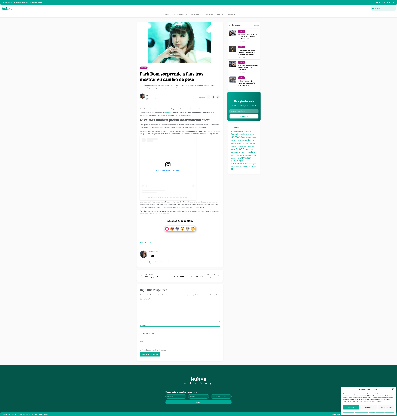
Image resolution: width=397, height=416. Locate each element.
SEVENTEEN (246, 158)
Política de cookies (348, 412)
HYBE (250, 143)
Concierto (248, 137)
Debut (251, 140)
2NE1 (141, 242)
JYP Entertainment (241, 146)
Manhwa (241, 152)
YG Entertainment (250, 166)
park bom (147, 242)
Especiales (195, 14)
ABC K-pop (165, 14)
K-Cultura (209, 14)
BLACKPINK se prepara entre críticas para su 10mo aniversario (248, 68)
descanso (168, 113)
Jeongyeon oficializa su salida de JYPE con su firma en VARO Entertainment (247, 52)
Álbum (234, 169)
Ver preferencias (386, 407)
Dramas (233, 143)
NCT (238, 155)
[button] (393, 390)
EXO (243, 143)
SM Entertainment (238, 162)
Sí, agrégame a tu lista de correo (153, 350)
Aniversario (239, 131)
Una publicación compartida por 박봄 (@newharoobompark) (168, 197)
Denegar (368, 407)
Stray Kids (248, 164)
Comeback (238, 137)
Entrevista (238, 143)
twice (237, 166)
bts (243, 134)
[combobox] (383, 8)
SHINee (234, 161)
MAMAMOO (235, 152)
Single (240, 160)
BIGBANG (246, 131)
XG (243, 166)
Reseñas (252, 155)
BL (250, 131)
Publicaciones (179, 14)
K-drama (250, 146)
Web (141, 342)
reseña (247, 155)
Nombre (143, 325)
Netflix (242, 155)
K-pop (240, 149)
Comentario (145, 299)
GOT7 (247, 143)
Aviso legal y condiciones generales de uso (381, 412)
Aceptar (351, 407)
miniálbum (250, 152)
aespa (233, 131)
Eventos (220, 14)
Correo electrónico (148, 333)
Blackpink (234, 134)
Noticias (143, 68)
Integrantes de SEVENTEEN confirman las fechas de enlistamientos (247, 37)
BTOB (240, 134)
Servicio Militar (236, 158)
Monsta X (233, 155)
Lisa (252, 149)
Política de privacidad (361, 412)
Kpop (247, 149)
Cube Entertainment (242, 140)
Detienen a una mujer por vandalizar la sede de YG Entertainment (247, 83)
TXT (240, 166)
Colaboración (249, 134)
